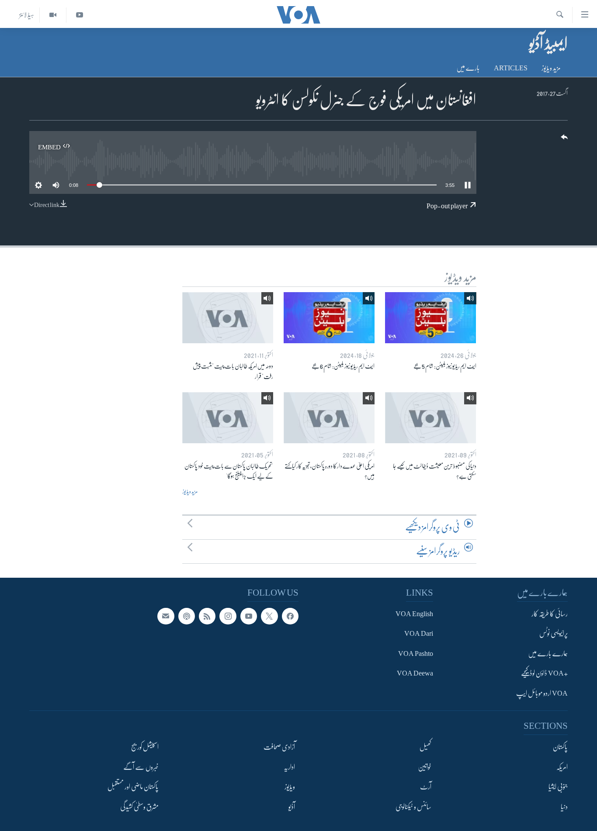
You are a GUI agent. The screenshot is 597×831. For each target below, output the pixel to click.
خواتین (424, 767)
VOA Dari (418, 634)
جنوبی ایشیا (558, 787)
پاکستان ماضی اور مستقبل (133, 787)
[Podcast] (186, 616)
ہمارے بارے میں (548, 653)
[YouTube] (79, 15)
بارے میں (468, 68)
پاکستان (560, 747)
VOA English (414, 614)
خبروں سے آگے (141, 767)
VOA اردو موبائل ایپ (542, 693)
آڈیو (291, 806)
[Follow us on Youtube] (248, 616)
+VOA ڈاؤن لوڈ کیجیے (544, 673)
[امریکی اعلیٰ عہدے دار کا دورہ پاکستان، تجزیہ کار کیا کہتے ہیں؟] (329, 417)
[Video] (52, 15)
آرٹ (425, 787)
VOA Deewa (415, 673)
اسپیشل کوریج (145, 747)
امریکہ (562, 767)
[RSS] (207, 616)
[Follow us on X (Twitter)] (269, 616)
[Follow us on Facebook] (290, 616)
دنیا (564, 806)
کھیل (425, 747)
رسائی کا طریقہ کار (549, 614)
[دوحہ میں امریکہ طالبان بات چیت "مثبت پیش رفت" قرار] (227, 317)
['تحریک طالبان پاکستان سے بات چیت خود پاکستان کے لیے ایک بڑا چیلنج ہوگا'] (227, 417)
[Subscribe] (165, 616)
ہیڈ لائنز (26, 15)
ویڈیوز (290, 787)
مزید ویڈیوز (551, 68)
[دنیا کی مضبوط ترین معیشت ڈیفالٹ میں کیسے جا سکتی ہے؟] (430, 417)
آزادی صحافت (279, 747)
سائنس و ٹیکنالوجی (413, 806)
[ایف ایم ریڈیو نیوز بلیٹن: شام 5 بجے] (430, 317)
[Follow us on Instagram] (227, 616)
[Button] (563, 140)
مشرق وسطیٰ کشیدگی (139, 806)
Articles (511, 68)
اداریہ (289, 767)
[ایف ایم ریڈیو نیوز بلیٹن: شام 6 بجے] (329, 317)
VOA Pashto (415, 653)
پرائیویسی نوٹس (553, 634)
